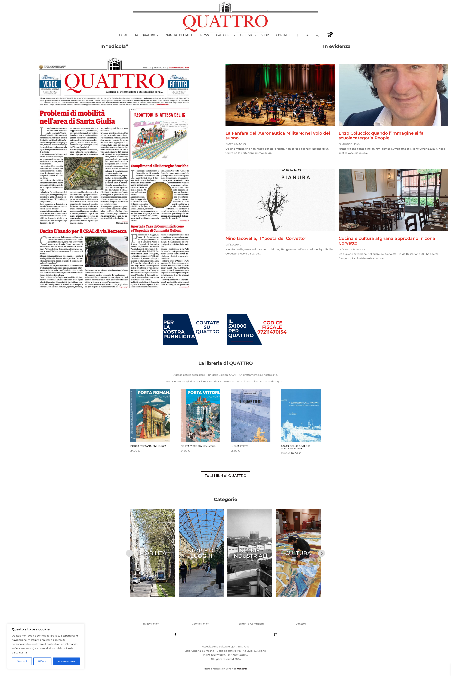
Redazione (234, 244)
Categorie (224, 35)
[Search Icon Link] (319, 35)
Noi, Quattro (145, 35)
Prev (129, 553)
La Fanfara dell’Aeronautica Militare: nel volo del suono (278, 135)
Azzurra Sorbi (237, 144)
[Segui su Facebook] (175, 634)
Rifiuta (42, 661)
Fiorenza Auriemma (353, 249)
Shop (265, 35)
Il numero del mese (178, 35)
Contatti (283, 35)
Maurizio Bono (350, 144)
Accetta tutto (66, 661)
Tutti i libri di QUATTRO (225, 476)
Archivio (247, 35)
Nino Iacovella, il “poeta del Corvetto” (266, 238)
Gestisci (22, 661)
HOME (123, 35)
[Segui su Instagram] (276, 634)
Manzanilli (242, 668)
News (204, 35)
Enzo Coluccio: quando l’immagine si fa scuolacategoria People (381, 135)
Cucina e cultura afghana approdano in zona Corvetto (387, 240)
